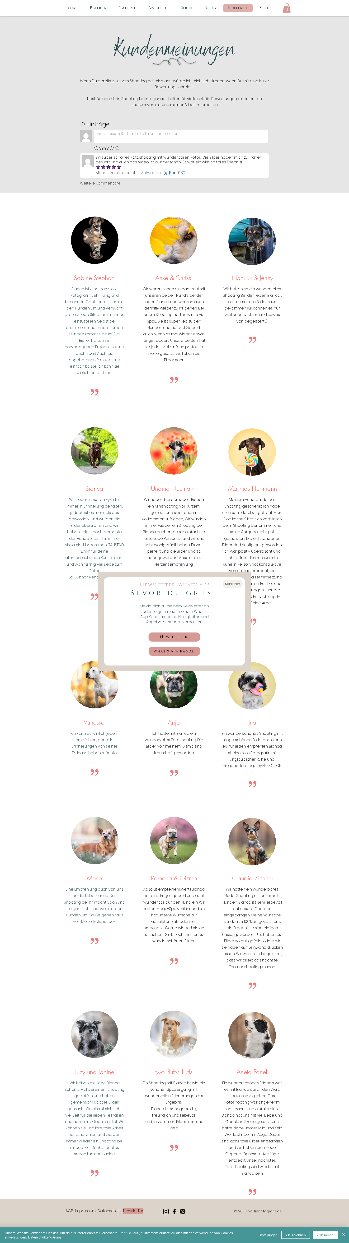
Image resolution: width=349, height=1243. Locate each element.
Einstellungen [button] (267, 1235)
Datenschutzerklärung (44, 1237)
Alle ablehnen (295, 1235)
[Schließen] (343, 1235)
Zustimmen (325, 1235)
